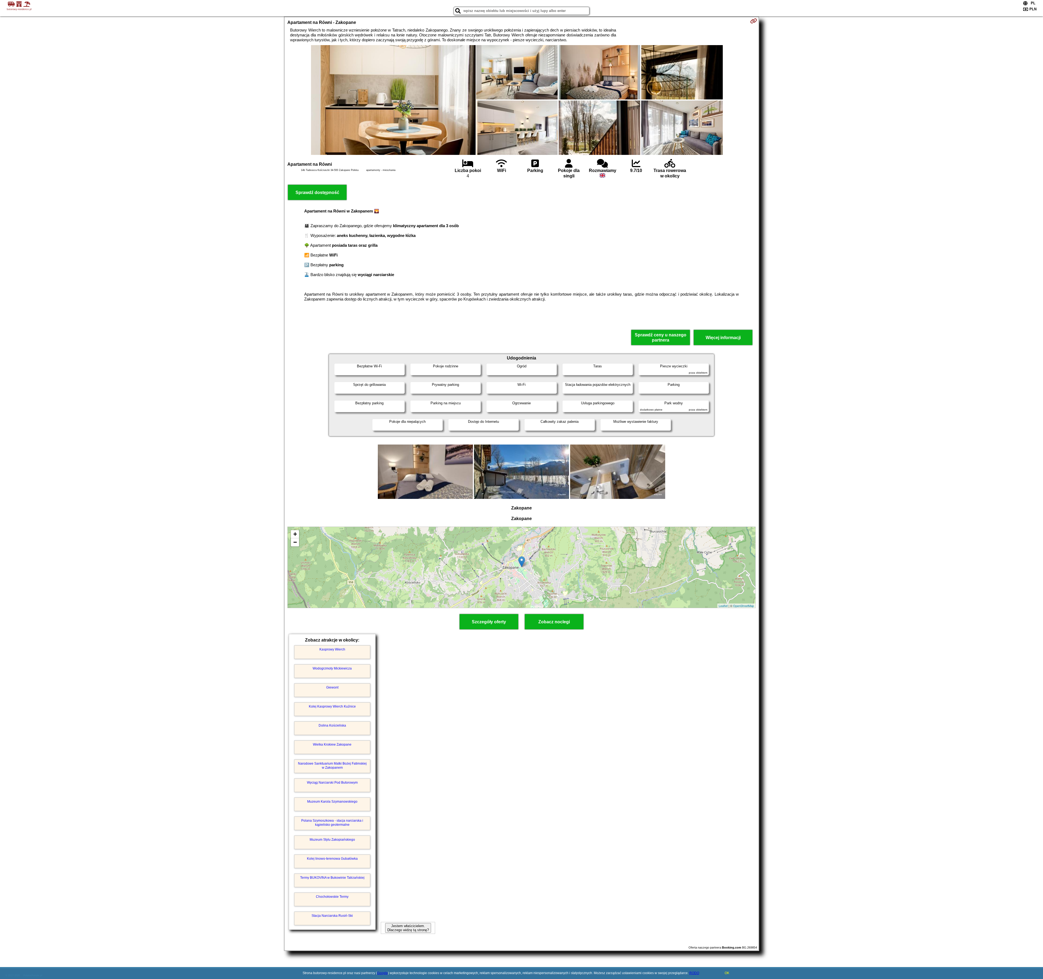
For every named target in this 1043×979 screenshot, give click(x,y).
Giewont (332, 687)
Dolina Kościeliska (332, 725)
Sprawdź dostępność (317, 192)
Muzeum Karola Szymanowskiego (332, 801)
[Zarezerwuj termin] (753, 21)
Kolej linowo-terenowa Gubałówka (332, 859)
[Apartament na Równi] (393, 100)
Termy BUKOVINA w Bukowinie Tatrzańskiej (332, 878)
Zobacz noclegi (554, 622)
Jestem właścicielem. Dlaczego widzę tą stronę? (408, 928)
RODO (694, 973)
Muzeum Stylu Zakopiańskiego (332, 840)
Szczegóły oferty (489, 622)
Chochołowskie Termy (332, 897)
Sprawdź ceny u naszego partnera (660, 337)
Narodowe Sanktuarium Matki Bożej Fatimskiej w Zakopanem (332, 765)
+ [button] (295, 534)
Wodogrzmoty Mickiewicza (332, 668)
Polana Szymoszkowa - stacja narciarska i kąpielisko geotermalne (332, 822)
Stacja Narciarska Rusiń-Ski (332, 916)
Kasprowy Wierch (332, 649)
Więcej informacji (723, 337)
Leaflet (723, 605)
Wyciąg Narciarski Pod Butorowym (332, 782)
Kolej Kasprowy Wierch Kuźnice (332, 706)
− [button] (295, 542)
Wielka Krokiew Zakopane (332, 744)
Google (382, 973)
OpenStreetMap (743, 605)
